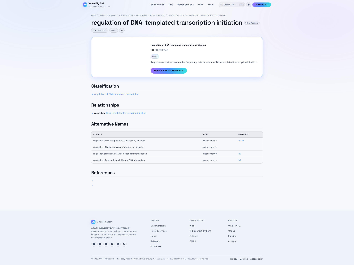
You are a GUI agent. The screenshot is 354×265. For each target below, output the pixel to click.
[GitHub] (124, 244)
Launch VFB (260, 4)
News (200, 4)
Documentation (157, 4)
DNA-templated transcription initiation (126, 113)
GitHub (193, 241)
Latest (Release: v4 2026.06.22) (116, 15)
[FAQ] (99, 244)
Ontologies (141, 15)
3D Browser (156, 246)
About (211, 4)
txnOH (241, 140)
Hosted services (185, 4)
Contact (232, 241)
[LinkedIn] (118, 244)
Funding (232, 236)
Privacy (233, 259)
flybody (139, 259)
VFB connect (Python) (200, 231)
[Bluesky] (105, 244)
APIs (192, 226)
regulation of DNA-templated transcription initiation (196, 15)
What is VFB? (234, 226)
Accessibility (256, 259)
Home (93, 15)
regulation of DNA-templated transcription (116, 94)
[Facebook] (112, 244)
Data (171, 4)
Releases (155, 241)
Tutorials (194, 236)
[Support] (93, 244)
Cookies (244, 259)
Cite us (231, 231)
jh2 (239, 154)
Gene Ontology (157, 15)
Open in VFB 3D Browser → (168, 70)
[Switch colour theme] (248, 4)
